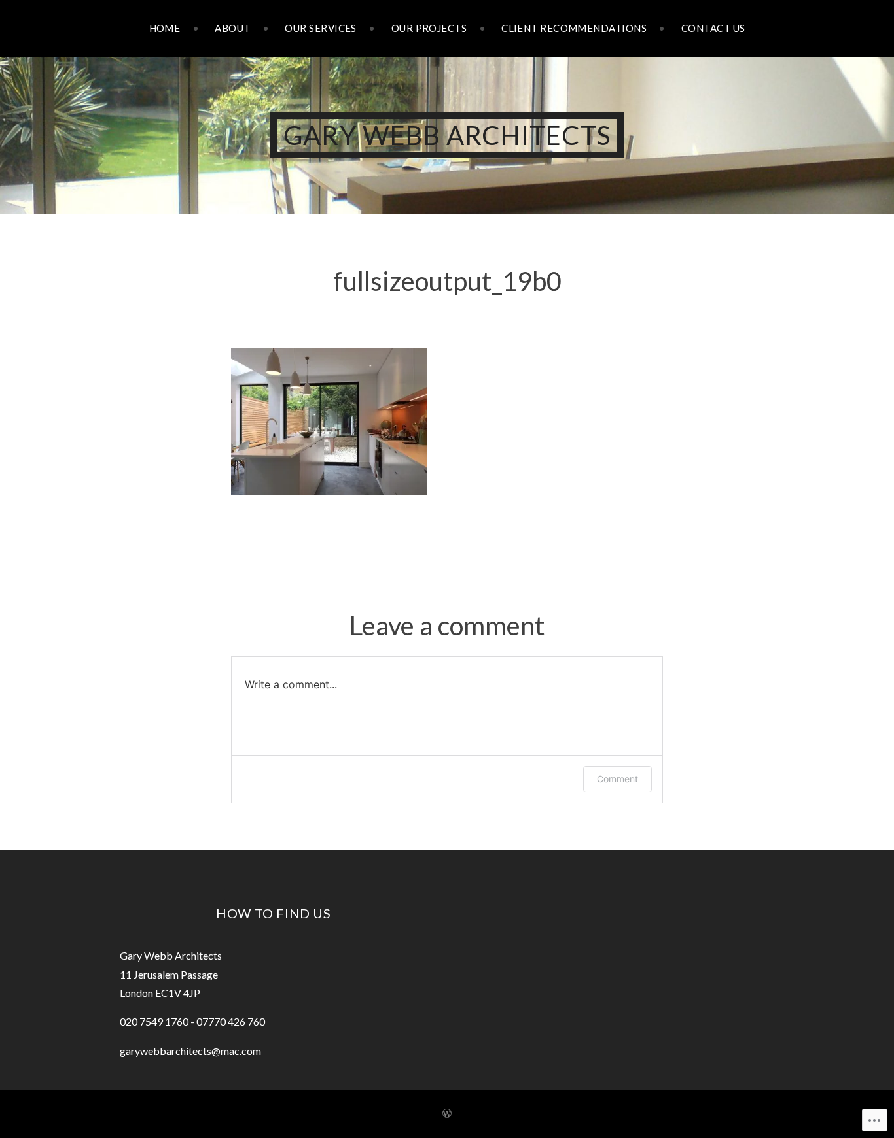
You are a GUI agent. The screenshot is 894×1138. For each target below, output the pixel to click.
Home (165, 28)
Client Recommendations (574, 28)
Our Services (320, 28)
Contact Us (713, 28)
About (232, 28)
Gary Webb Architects (447, 135)
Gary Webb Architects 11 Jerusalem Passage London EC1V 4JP (171, 974)
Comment (617, 778)
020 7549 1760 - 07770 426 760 (192, 1021)
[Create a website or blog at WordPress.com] (447, 1113)
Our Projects (429, 28)
